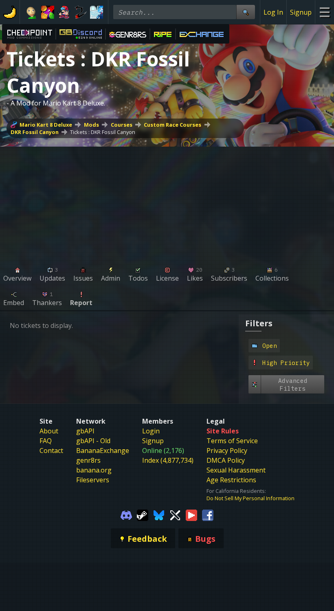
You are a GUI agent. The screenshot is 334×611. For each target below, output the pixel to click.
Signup (301, 12)
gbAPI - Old (93, 440)
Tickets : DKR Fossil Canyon (102, 132)
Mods (91, 124)
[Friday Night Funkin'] (64, 12)
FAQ (46, 440)
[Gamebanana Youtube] (191, 514)
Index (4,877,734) (167, 460)
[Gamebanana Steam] (142, 514)
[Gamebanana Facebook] (207, 514)
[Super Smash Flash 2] (80, 12)
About (49, 430)
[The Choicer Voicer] (96, 12)
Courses (121, 124)
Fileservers (92, 479)
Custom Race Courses (172, 124)
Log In (273, 12)
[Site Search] (245, 12)
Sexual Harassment (236, 470)
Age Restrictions (231, 479)
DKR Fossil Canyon (35, 132)
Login (151, 430)
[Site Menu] (324, 12)
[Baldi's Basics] (31, 12)
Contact (51, 450)
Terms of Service (232, 440)
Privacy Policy (227, 450)
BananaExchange (102, 450)
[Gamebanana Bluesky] (158, 514)
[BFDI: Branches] (48, 12)
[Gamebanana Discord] (126, 514)
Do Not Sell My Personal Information (250, 498)
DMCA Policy (226, 460)
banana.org (94, 470)
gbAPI (85, 430)
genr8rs (88, 460)
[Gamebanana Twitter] (175, 514)
